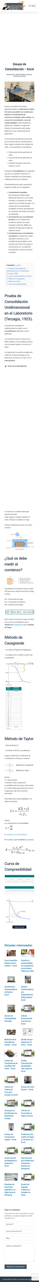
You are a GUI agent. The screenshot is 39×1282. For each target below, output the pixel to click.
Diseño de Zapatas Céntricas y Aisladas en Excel (25, 1189)
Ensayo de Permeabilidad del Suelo (10, 1018)
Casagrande (17, 625)
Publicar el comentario (15, 1267)
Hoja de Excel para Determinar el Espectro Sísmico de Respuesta (27, 1163)
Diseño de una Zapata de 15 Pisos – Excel (26, 1042)
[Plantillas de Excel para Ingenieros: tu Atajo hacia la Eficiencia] (11, 1177)
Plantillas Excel (19, 76)
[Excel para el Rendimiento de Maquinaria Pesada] (11, 1103)
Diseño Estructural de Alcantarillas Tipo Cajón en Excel (26, 1066)
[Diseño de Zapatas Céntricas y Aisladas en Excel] (27, 1177)
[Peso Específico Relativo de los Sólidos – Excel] (11, 953)
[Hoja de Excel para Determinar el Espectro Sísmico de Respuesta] (27, 1151)
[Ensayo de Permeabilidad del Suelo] (11, 1008)
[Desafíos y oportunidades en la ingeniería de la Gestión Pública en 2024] (27, 953)
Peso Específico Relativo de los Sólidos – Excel (11, 963)
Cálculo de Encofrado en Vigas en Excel (27, 1113)
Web (8, 1238)
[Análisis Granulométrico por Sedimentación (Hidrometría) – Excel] (27, 979)
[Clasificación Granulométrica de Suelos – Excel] (11, 979)
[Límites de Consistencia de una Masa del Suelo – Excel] (11, 1053)
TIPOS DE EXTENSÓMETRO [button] (17, 366)
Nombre (10, 1224)
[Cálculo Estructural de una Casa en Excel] (27, 1008)
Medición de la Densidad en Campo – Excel (10, 1042)
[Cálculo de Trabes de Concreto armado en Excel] (11, 1079)
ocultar (18, 265)
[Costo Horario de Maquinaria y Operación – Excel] (11, 1151)
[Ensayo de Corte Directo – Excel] (27, 1079)
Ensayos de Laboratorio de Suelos (19, 74)
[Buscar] (24, 6)
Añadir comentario (13, 1246)
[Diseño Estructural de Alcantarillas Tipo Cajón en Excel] (27, 1053)
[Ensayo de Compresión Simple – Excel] (11, 1127)
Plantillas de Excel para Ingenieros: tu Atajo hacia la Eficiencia (10, 1189)
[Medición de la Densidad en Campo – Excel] (11, 1032)
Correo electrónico (14, 1231)
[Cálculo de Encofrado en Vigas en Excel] (27, 1103)
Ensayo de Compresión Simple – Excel (10, 1137)
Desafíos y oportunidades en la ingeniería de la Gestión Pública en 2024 (27, 965)
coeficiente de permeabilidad (16, 834)
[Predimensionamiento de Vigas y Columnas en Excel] (27, 1127)
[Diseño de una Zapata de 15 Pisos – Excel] (27, 1032)
